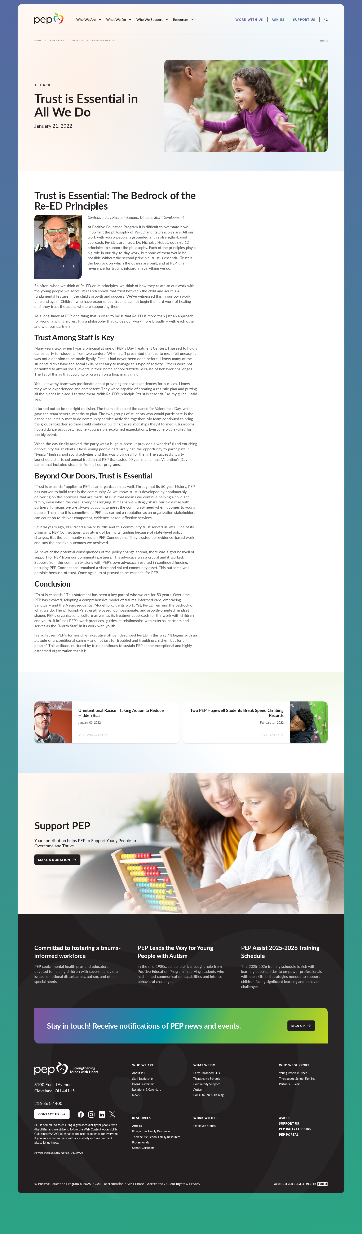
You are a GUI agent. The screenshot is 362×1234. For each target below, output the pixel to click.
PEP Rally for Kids (295, 1129)
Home (38, 40)
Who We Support (294, 1065)
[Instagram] (91, 1114)
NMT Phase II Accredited (145, 1183)
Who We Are (143, 1065)
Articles (78, 40)
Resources (57, 40)
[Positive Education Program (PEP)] (48, 18)
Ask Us (285, 1118)
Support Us (289, 1123)
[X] (112, 1114)
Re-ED (140, 232)
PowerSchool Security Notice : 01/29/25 (58, 1152)
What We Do (204, 1065)
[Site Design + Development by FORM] (301, 1184)
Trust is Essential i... (105, 40)
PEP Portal (289, 1134)
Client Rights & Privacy (183, 1183)
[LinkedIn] (102, 1114)
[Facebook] (81, 1114)
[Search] (326, 19)
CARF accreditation (109, 1183)
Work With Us (205, 1118)
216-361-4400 (48, 1103)
